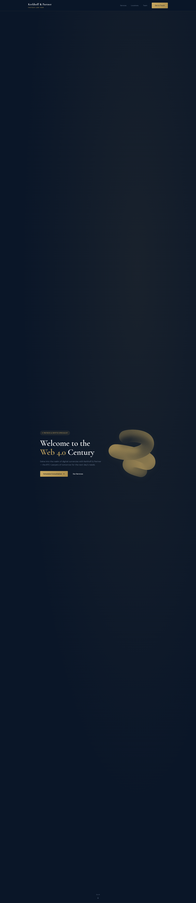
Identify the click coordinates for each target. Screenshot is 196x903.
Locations (134, 5)
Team (145, 5)
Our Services (78, 474)
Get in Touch (160, 5)
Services (123, 5)
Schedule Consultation (52, 474)
